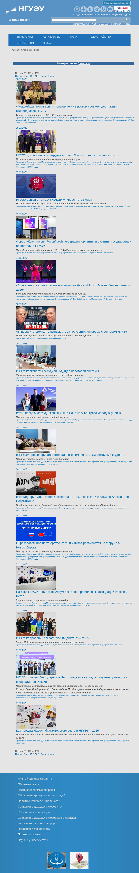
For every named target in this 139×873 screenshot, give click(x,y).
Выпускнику (85, 299)
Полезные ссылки (30, 834)
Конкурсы (118, 299)
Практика (127, 164)
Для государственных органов (66, 380)
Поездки (70, 422)
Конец (51, 76)
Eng (120, 14)
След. (43, 76)
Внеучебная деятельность (70, 296)
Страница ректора (30, 50)
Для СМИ (90, 164)
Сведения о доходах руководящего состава (47, 817)
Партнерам (117, 164)
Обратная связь (28, 784)
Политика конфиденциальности (39, 800)
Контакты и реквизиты (19, 20)
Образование (51, 37)
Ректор (33, 338)
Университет (25, 37)
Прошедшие (21, 118)
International (25, 43)
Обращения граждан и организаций (41, 795)
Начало (19, 76)
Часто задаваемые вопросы (36, 789)
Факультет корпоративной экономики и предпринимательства (66, 378)
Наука (74, 37)
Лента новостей (33, 118)
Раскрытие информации (34, 812)
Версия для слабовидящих (117, 3)
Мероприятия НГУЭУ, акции (27, 167)
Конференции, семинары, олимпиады (97, 253)
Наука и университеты (33, 839)
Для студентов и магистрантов (72, 120)
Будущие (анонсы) (23, 603)
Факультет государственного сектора (74, 118)
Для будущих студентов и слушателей (43, 120)
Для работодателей (103, 164)
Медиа (47, 43)
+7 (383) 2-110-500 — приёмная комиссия (111, 24)
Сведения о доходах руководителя (41, 806)
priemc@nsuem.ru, (81, 24)
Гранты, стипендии (28, 123)
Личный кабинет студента (35, 778)
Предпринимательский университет (84, 162)
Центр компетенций (49, 695)
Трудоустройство (99, 37)
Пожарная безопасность (34, 828)
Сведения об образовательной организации (95, 14)
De (129, 14)
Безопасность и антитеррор (36, 823)
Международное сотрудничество (54, 162)
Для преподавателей (121, 120)
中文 (125, 14)
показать (84, 63)
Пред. (27, 76)
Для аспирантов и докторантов (99, 120)
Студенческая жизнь (49, 118)
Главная (15, 50)
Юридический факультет (100, 118)
